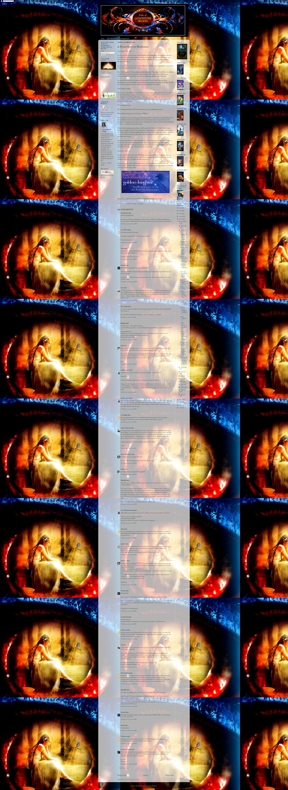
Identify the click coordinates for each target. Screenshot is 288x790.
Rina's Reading (125, 673)
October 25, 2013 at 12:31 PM (129, 224)
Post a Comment (124, 768)
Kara (122, 288)
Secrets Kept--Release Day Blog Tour (183, 294)
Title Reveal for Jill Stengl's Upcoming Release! (183, 360)
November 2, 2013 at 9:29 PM (129, 764)
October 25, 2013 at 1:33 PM (128, 317)
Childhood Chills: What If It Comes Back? (183, 251)
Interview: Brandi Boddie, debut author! (183, 351)
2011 (180, 402)
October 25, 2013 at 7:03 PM (129, 611)
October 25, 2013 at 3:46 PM (128, 409)
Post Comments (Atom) (132, 780)
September (184, 367)
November (184, 226)
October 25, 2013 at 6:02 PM (129, 555)
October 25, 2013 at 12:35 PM (129, 243)
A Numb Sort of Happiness (183, 266)
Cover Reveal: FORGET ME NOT (183, 302)
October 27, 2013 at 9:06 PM (129, 744)
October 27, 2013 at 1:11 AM (129, 731)
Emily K (123, 544)
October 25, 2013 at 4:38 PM (128, 463)
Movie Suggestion (183, 318)
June (182, 379)
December (184, 222)
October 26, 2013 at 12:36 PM (129, 706)
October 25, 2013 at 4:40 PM (129, 474)
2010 (180, 405)
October (183, 230)
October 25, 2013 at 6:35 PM (128, 585)
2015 (180, 214)
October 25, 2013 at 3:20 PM (129, 364)
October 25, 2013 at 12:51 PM (129, 300)
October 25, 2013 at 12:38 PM (129, 259)
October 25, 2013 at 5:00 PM (129, 504)
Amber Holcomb (126, 428)
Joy (122, 645)
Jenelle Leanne (125, 370)
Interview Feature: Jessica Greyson (183, 259)
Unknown (124, 630)
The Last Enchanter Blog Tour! (183, 274)
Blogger (154, 786)
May (182, 382)
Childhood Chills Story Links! (183, 236)
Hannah (123, 265)
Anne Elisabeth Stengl (127, 510)
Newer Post (122, 775)
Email (102, 51)
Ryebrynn (124, 561)
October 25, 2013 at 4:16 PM (128, 422)
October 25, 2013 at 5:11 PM (128, 523)
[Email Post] (147, 204)
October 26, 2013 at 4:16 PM (129, 719)
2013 (180, 219)
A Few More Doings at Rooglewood (183, 326)
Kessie (122, 469)
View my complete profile (106, 164)
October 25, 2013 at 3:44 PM (128, 392)
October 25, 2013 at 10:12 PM (129, 639)
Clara (122, 529)
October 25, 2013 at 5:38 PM (128, 538)
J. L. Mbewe (124, 230)
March (183, 387)
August (183, 372)
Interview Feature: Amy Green (183, 281)
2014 (180, 216)
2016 (180, 211)
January (183, 394)
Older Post (169, 775)
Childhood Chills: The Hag (183, 243)
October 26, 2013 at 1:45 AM (129, 667)
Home (102, 38)
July (182, 376)
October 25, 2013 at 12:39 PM (129, 282)
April (182, 384)
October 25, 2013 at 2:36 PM (128, 340)
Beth (122, 346)
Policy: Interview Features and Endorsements (118, 38)
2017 (180, 208)
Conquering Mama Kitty (183, 344)
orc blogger (124, 415)
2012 (180, 400)
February (183, 390)
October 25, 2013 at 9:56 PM (128, 624)
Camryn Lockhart (126, 750)
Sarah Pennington (126, 454)
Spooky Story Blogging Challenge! (183, 311)
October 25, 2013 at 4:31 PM (128, 448)
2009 (180, 408)
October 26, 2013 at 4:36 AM (129, 684)
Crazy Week (182, 287)
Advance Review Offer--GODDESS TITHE (183, 336)
